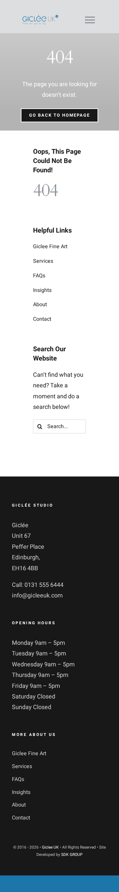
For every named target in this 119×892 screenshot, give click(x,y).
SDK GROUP (72, 855)
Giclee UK (50, 847)
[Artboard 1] (40, 17)
